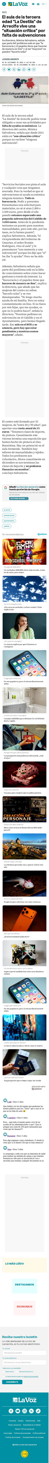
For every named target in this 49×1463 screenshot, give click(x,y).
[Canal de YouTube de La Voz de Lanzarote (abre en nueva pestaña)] (33, 4)
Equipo (21, 1421)
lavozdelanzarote (10, 59)
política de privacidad (31, 1376)
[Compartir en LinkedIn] (19, 69)
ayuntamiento (9, 521)
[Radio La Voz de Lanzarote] (38, 4)
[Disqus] (24, 1129)
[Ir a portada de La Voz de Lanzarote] (24, 1400)
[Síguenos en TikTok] (38, 1411)
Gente (4, 12)
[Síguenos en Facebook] (11, 1411)
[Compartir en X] (14, 69)
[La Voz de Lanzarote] (18, 4)
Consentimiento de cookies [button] (33, 1437)
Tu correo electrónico (9, 1358)
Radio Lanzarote (14, 1425)
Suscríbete (12, 1382)
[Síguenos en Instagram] (24, 1411)
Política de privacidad (22, 1433)
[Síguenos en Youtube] (17, 1411)
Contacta (12, 1421)
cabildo (7, 526)
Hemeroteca (30, 1421)
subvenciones (9, 515)
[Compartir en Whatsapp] (24, 69)
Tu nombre (6, 1349)
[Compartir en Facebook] (4, 69)
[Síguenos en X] (31, 1411)
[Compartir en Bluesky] (9, 69)
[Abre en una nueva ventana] (24, 1454)
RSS (38, 1421)
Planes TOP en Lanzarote (24, 1429)
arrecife (7, 510)
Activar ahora (17, 498)
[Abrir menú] (4, 4)
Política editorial (39, 1433)
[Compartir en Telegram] (29, 69)
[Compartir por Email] (34, 69)
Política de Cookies (12, 1437)
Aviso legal (8, 1433)
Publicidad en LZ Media (32, 1425)
